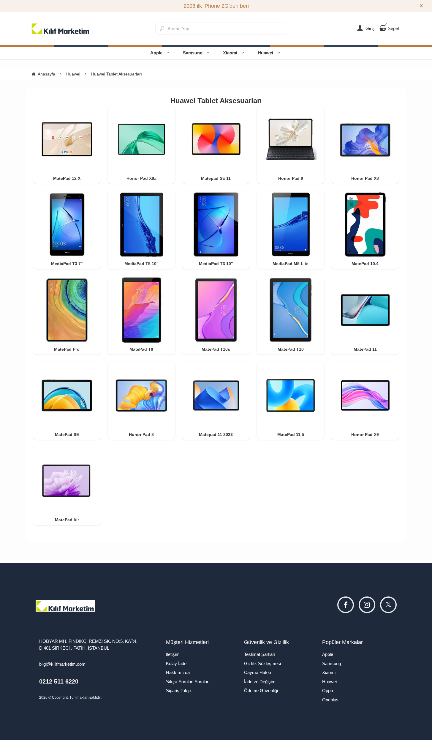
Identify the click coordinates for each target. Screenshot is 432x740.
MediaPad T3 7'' (67, 263)
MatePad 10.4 (365, 263)
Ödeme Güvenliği (261, 690)
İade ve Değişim (260, 681)
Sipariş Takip (178, 690)
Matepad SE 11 (216, 178)
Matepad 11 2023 (216, 434)
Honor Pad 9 (290, 178)
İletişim (173, 654)
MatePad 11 (365, 349)
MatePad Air (67, 519)
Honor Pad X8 (365, 178)
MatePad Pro (67, 349)
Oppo (327, 690)
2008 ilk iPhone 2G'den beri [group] (216, 6)
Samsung (192, 52)
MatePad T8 (141, 349)
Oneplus (330, 699)
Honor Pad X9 (365, 434)
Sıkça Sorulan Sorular (187, 681)
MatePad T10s (216, 349)
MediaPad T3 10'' (216, 263)
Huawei (265, 52)
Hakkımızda (178, 672)
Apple (156, 52)
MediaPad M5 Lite (290, 263)
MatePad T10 (291, 349)
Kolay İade (176, 663)
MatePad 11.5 (290, 434)
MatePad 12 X (66, 178)
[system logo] (60, 28)
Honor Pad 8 (141, 434)
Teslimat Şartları (259, 654)
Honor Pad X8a (141, 178)
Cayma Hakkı (257, 672)
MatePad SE (67, 434)
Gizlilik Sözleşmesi (262, 663)
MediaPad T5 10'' (141, 263)
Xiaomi (230, 52)
